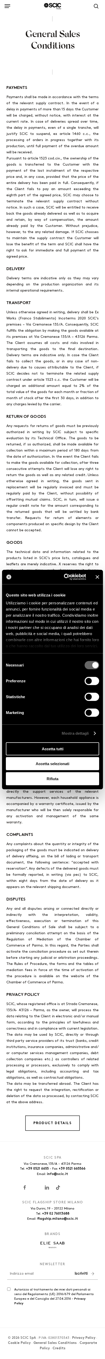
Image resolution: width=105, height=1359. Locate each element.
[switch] (92, 681)
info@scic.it (57, 1174)
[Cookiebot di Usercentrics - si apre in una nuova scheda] (65, 577)
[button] (7, 5)
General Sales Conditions (55, 1343)
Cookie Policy (19, 1343)
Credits (58, 1348)
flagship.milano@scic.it (57, 1218)
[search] (94, 6)
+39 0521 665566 (72, 1168)
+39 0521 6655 (37, 1168)
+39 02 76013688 (55, 1213)
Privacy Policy (83, 1338)
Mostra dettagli (75, 733)
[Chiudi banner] (97, 577)
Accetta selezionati (52, 764)
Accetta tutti (52, 748)
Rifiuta (52, 778)
